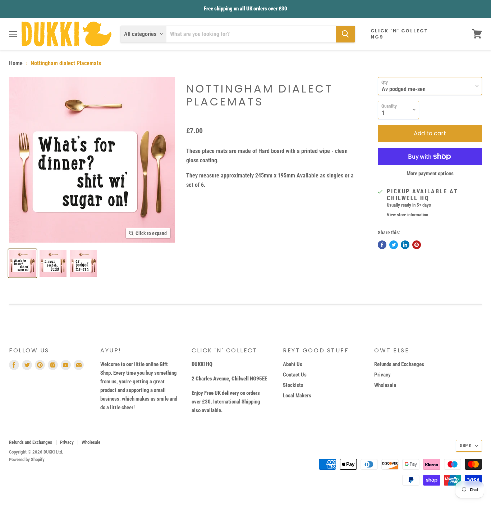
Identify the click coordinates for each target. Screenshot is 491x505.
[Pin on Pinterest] (416, 244)
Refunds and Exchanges (399, 364)
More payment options (430, 174)
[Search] (345, 34)
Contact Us (295, 374)
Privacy (382, 374)
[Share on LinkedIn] (405, 244)
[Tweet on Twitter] (393, 244)
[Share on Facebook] (382, 244)
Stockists (293, 385)
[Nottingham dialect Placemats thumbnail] (22, 263)
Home (16, 63)
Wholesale (385, 385)
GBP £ (465, 445)
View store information (407, 214)
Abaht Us (292, 364)
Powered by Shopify (27, 459)
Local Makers (297, 395)
